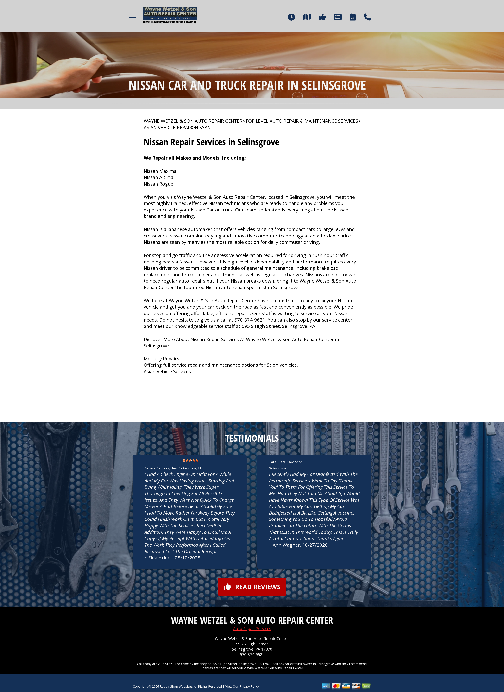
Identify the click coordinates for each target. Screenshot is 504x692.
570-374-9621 (249, 319)
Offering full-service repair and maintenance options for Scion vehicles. (221, 365)
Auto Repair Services (252, 628)
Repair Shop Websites (175, 686)
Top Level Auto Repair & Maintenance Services (301, 121)
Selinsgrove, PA (190, 468)
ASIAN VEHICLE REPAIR (168, 127)
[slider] (190, 460)
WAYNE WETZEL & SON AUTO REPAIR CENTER (193, 121)
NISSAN (203, 127)
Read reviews (258, 587)
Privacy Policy (249, 686)
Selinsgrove (277, 468)
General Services (157, 468)
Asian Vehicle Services (167, 371)
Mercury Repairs (161, 358)
